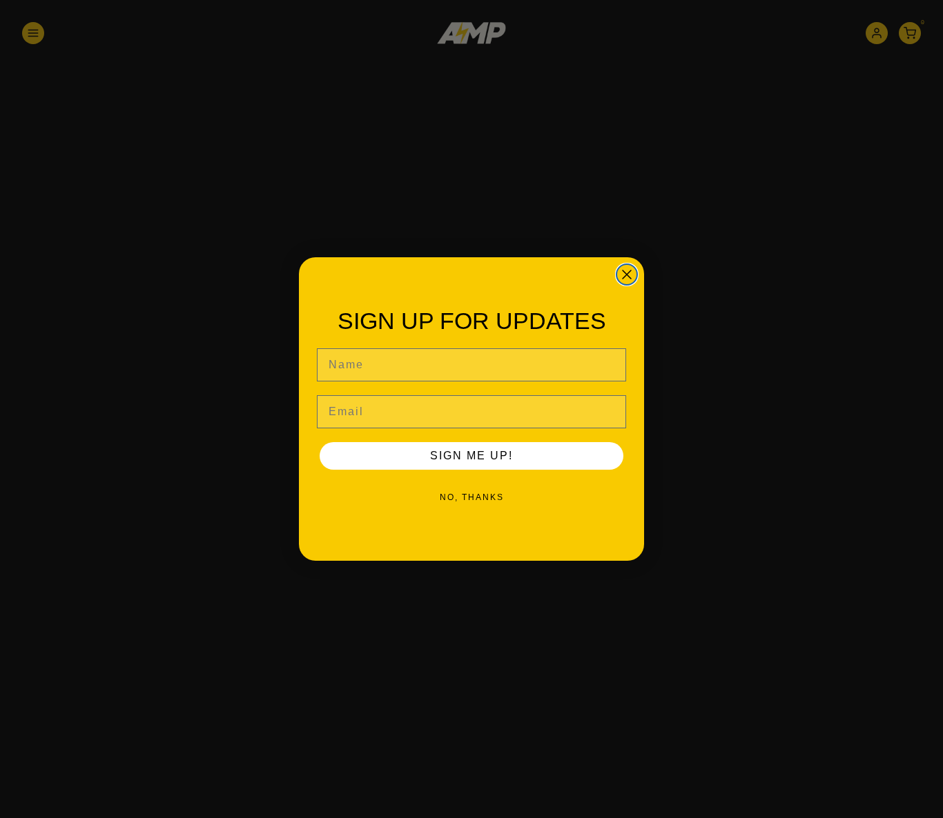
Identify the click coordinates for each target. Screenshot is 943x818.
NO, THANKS (472, 497)
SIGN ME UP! (471, 455)
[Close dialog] (626, 274)
